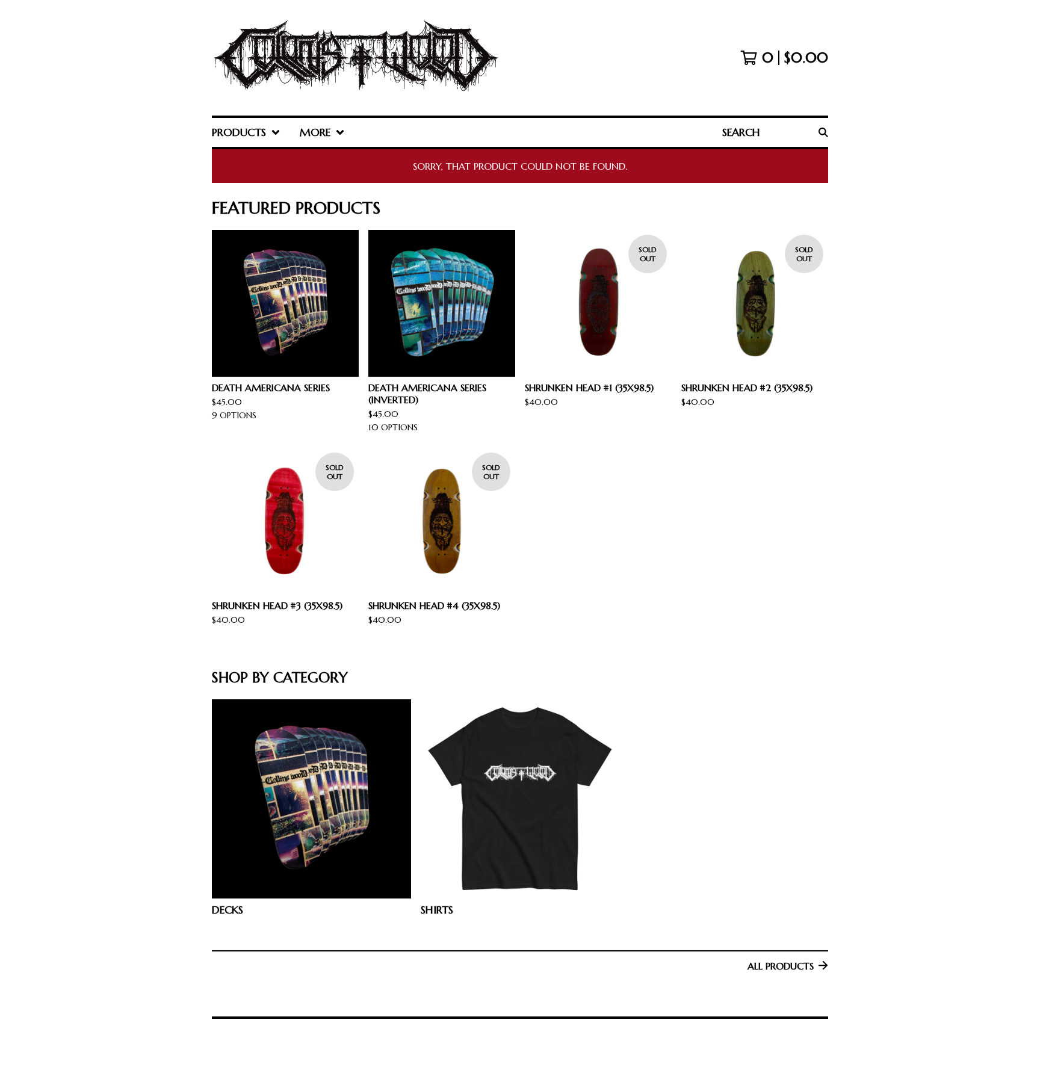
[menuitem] (246, 132)
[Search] (823, 132)
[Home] (356, 58)
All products (781, 966)
